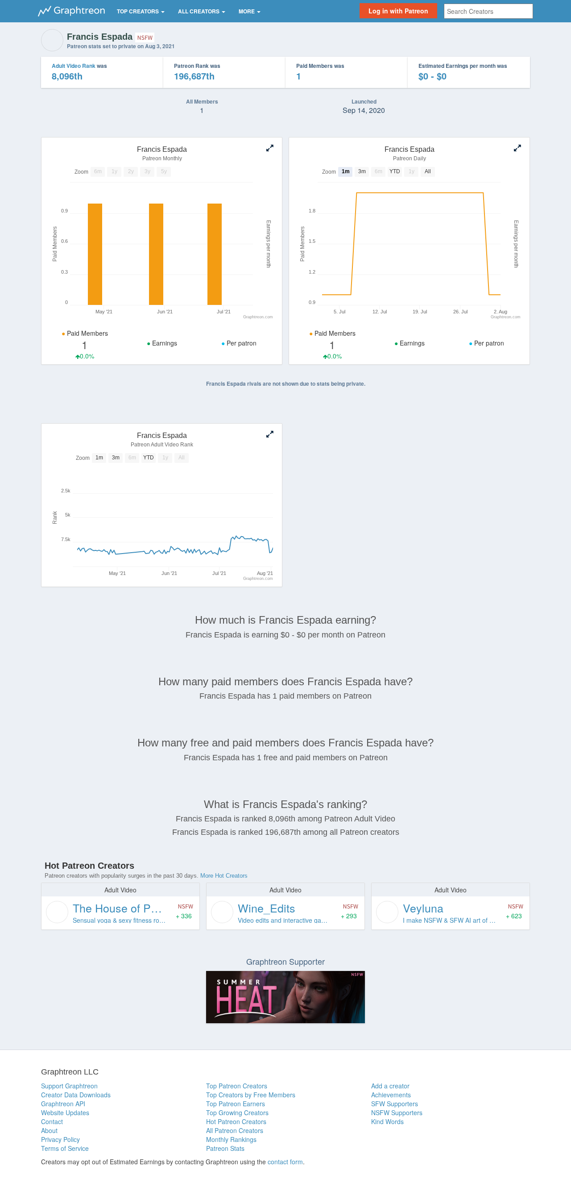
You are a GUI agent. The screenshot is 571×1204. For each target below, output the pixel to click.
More (247, 11)
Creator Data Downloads (76, 1094)
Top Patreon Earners (235, 1103)
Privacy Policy (60, 1139)
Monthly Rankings (231, 1139)
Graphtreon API (63, 1103)
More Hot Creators (224, 875)
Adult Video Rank (73, 66)
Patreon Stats (225, 1148)
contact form (285, 1161)
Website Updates (65, 1112)
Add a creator (390, 1085)
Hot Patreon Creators (236, 1121)
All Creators (199, 11)
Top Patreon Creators (236, 1085)
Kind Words (387, 1121)
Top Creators (138, 11)
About (49, 1130)
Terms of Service (65, 1148)
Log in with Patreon (398, 10)
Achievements (391, 1094)
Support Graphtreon (69, 1085)
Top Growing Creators (237, 1112)
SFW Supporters (394, 1103)
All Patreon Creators (234, 1130)
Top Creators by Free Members (250, 1094)
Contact (52, 1121)
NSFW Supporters (396, 1112)
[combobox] (488, 11)
